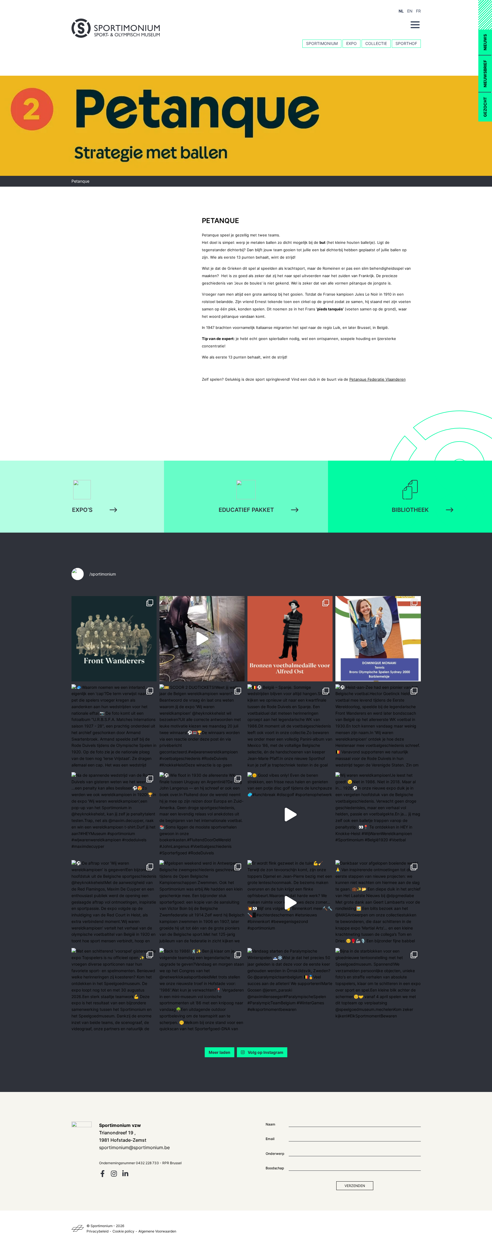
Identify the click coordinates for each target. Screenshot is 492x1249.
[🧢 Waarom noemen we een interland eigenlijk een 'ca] (114, 726)
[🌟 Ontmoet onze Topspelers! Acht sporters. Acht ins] (378, 638)
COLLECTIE (376, 43)
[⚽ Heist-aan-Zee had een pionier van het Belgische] (378, 726)
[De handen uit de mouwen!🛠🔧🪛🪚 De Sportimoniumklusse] (202, 638)
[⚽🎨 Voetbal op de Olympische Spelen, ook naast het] (290, 638)
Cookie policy (123, 1231)
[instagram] (113, 1175)
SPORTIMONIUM (322, 43)
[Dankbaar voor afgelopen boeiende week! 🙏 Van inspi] (378, 902)
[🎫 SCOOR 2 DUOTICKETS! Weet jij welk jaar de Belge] (202, 726)
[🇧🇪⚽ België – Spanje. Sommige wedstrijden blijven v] (290, 726)
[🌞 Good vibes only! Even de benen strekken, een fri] (290, 814)
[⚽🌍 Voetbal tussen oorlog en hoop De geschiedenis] (114, 638)
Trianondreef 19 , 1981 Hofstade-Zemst (122, 1132)
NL (401, 11)
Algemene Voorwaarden (157, 1231)
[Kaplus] (77, 1228)
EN (410, 11)
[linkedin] (125, 1175)
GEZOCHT (485, 107)
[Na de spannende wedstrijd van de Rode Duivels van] (114, 814)
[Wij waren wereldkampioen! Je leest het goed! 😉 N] (378, 814)
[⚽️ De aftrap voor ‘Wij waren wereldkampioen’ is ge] (114, 902)
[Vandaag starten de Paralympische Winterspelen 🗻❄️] (290, 990)
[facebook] (102, 1175)
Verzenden (355, 1186)
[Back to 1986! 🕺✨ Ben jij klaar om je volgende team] (202, 990)
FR (418, 11)
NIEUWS (485, 42)
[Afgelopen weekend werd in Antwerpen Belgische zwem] (202, 902)
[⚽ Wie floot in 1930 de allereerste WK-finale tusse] (202, 814)
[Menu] (415, 24)
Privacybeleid (97, 1231)
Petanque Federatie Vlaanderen (377, 379)
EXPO (351, 43)
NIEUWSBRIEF (485, 73)
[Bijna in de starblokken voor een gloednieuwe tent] (378, 990)
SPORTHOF (406, 43)
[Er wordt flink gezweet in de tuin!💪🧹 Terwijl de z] (290, 902)
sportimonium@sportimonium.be (134, 1147)
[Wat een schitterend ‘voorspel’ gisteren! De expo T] (114, 990)
